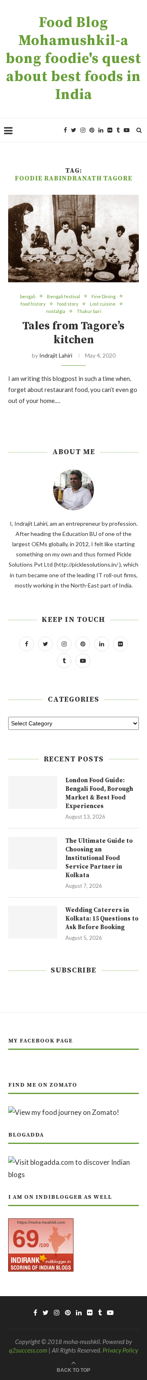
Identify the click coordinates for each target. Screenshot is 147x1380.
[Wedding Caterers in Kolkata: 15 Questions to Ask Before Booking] (32, 922)
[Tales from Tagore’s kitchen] (73, 238)
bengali (28, 296)
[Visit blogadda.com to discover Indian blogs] (73, 1162)
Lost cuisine (103, 303)
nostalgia (55, 311)
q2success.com (28, 1350)
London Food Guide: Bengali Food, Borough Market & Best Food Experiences (99, 793)
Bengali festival (63, 296)
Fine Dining (103, 296)
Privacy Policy (120, 1350)
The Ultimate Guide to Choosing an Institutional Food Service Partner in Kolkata (99, 858)
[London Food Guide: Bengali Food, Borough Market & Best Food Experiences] (32, 792)
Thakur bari (89, 311)
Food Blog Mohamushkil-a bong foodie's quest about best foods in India (73, 59)
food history (33, 303)
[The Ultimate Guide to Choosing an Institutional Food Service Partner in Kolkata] (32, 853)
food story (67, 303)
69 (25, 1238)
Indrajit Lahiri (55, 355)
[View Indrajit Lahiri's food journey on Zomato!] (63, 1112)
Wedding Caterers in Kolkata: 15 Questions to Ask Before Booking (101, 918)
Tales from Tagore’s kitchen (73, 333)
